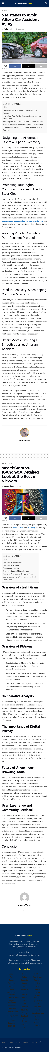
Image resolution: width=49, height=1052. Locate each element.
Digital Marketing (12, 1001)
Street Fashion (37, 996)
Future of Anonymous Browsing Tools (18, 574)
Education (12, 1009)
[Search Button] (46, 3)
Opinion (24, 1024)
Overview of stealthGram (12, 562)
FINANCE (11, 1026)
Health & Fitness (24, 990)
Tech (37, 1004)
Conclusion (7, 580)
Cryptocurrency (13, 997)
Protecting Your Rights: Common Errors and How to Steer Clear (23, 117)
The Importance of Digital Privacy (16, 571)
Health (24, 986)
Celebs (12, 989)
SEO (37, 986)
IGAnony (31, 527)
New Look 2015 (24, 1017)
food (24, 974)
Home (4, 11)
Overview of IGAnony (11, 565)
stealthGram (17, 527)
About (12, 1042)
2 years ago (20, 29)
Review (10, 463)
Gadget (24, 977)
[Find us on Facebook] (40, 1042)
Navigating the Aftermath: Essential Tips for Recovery (20, 111)
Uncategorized (38, 1013)
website (37, 1022)
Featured (11, 1023)
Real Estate (37, 977)
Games (24, 983)
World (37, 1025)
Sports (37, 989)
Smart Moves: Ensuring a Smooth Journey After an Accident (23, 128)
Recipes (37, 980)
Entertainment (12, 1012)
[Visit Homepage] (24, 3)
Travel (37, 1010)
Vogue (37, 1019)
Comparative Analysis (11, 568)
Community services (11, 993)
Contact (35, 1042)
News (24, 1021)
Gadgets (24, 980)
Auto (12, 977)
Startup (37, 992)
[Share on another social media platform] (41, 66)
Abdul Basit (8, 29)
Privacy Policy (23, 1042)
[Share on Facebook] (15, 66)
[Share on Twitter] (28, 66)
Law (9, 11)
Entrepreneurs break (12, 1016)
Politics (37, 974)
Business (11, 983)
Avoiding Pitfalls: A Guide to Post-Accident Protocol (23, 122)
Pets (24, 1027)
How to (24, 997)
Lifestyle (24, 1007)
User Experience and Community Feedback (19, 577)
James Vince (9, 486)
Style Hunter (37, 1001)
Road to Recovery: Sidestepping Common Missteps (23, 125)
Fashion (12, 1020)
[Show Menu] (3, 3)
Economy (11, 1006)
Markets (24, 1010)
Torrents (37, 1007)
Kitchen (24, 1001)
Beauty (11, 980)
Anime (11, 974)
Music (24, 1013)
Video (37, 1016)
